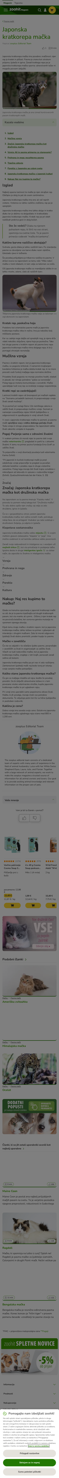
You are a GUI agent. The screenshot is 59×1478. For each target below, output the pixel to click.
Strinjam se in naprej (29, 1462)
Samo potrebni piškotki (29, 1471)
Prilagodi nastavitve (29, 1453)
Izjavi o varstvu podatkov (38, 1446)
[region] (29, 1443)
